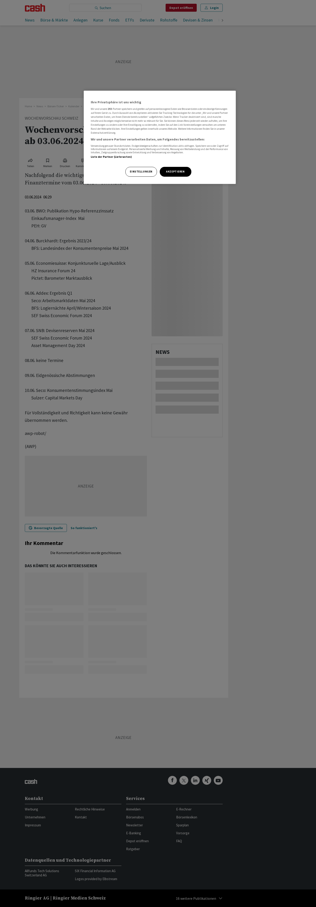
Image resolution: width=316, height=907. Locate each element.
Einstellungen (141, 171)
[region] (160, 137)
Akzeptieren (175, 171)
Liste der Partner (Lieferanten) (111, 156)
